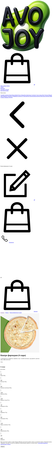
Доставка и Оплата (5, 89)
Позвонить (11, 242)
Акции (2, 87)
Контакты (3, 88)
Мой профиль (4, 85)
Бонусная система (4, 90)
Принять (2, 446)
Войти (8, 85)
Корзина (36, 311)
